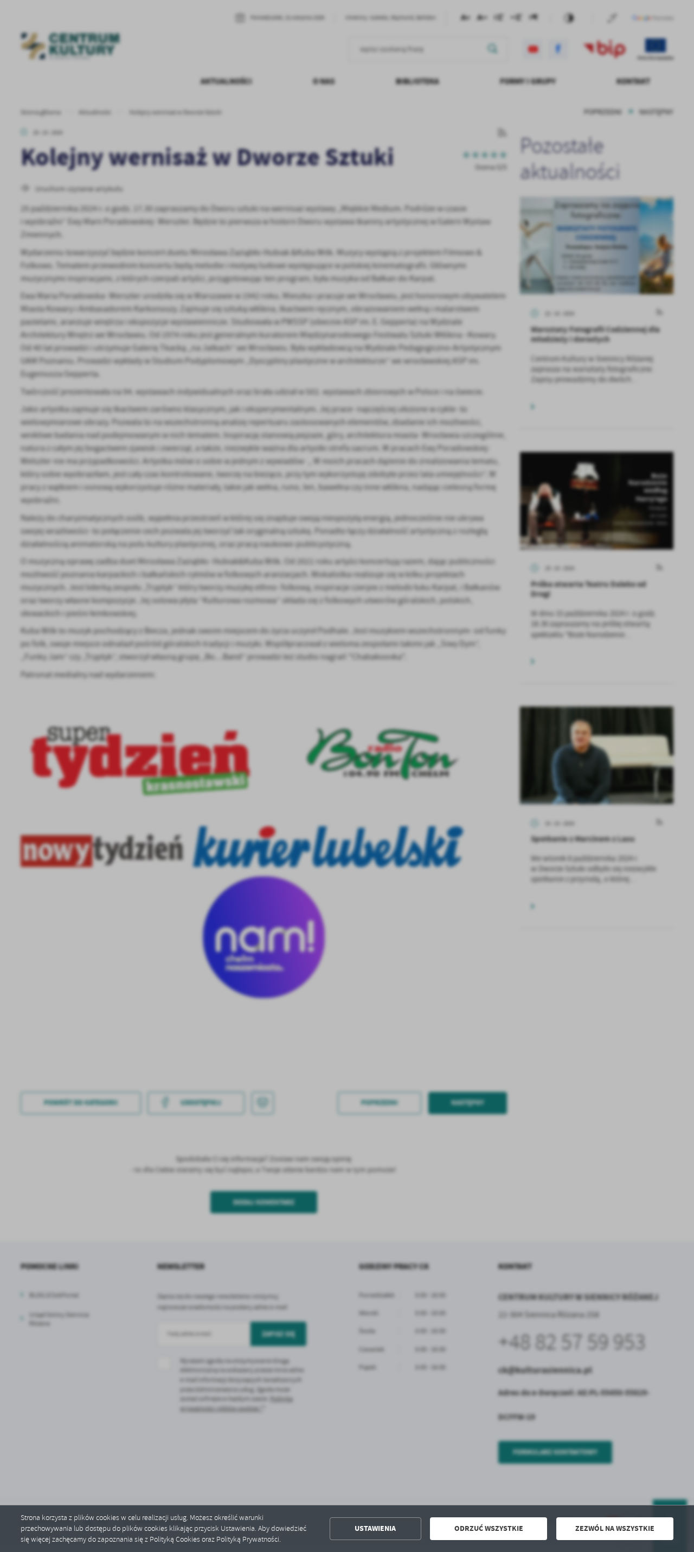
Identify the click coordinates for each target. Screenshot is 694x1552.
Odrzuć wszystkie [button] (488, 1528)
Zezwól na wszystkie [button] (614, 1528)
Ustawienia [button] (375, 1528)
